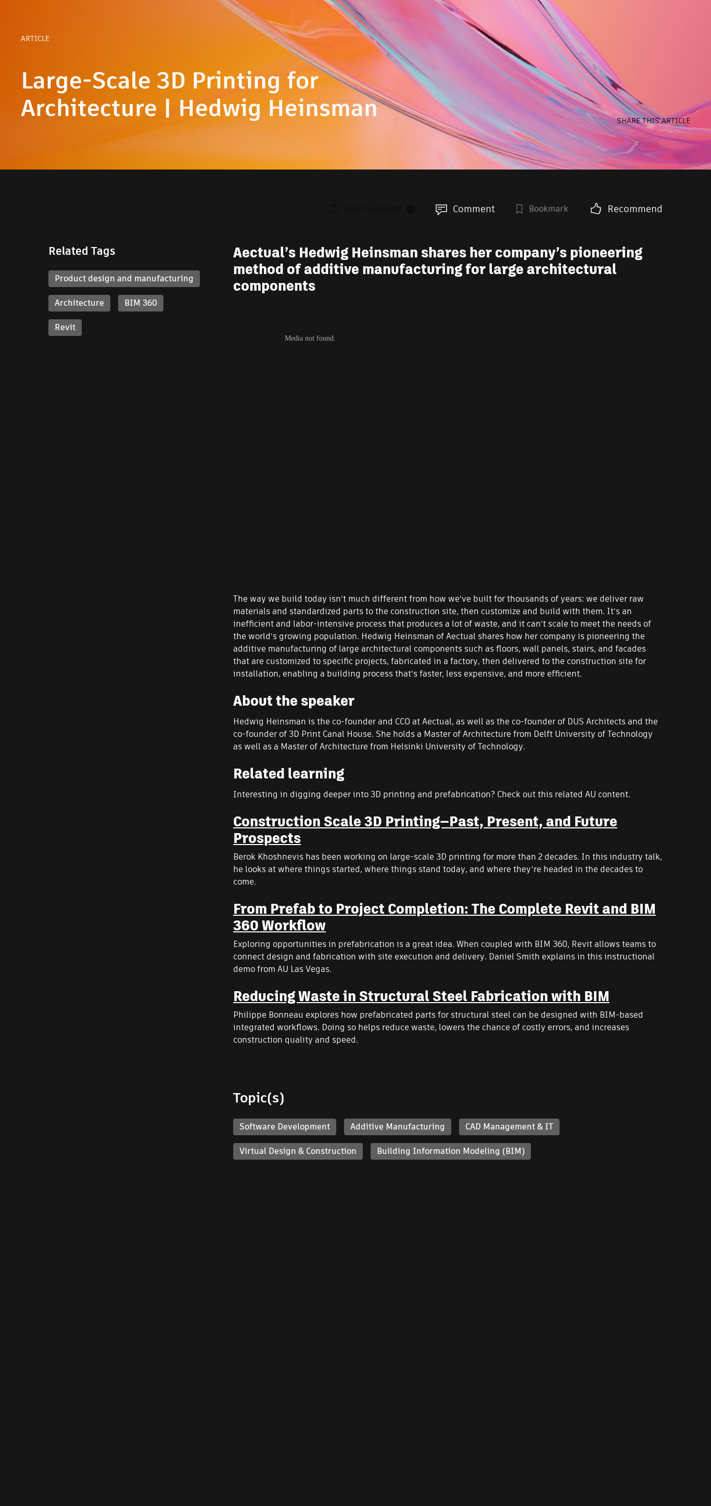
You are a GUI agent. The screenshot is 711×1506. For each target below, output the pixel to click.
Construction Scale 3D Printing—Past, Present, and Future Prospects (425, 830)
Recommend (635, 208)
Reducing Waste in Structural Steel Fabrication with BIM (421, 996)
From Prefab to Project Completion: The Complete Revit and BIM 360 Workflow (444, 917)
